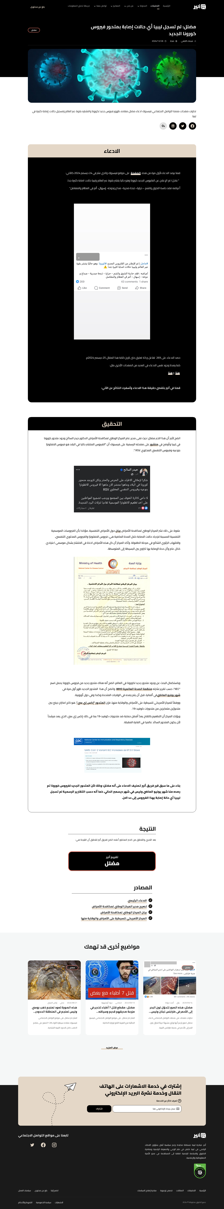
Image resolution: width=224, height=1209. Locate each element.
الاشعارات (59, 1202)
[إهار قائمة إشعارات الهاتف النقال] (21, 6)
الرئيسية (202, 1190)
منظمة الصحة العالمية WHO (134, 689)
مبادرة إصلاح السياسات (146, 1190)
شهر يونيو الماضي (168, 695)
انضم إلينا (54, 1190)
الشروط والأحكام (25, 1202)
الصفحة (136, 173)
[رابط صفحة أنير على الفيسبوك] (43, 1145)
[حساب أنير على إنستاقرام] (54, 1145)
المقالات (180, 1190)
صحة (172, 41)
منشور (154, 445)
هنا (177, 373)
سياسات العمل (24, 1190)
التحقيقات (191, 1190)
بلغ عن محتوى (37, 7)
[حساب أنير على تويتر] (32, 1145)
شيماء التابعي (187, 41)
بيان (118, 531)
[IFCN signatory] (200, 1171)
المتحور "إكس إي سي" (90, 703)
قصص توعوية (166, 1190)
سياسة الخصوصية (43, 1202)
